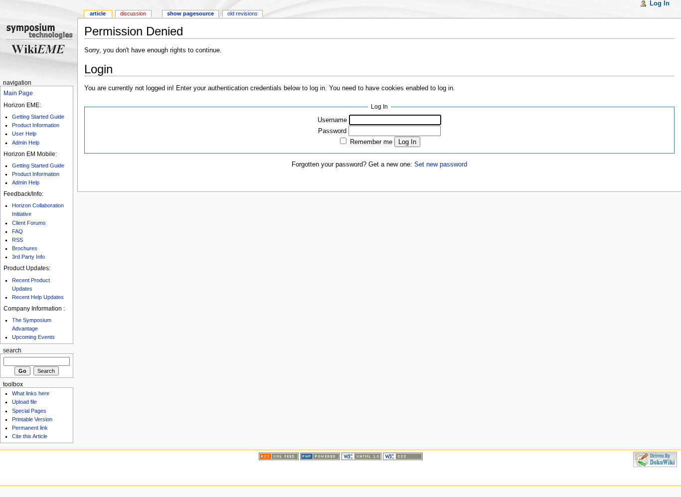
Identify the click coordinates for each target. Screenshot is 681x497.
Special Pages (29, 411)
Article (98, 13)
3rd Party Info (28, 257)
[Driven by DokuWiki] (655, 459)
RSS (17, 240)
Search (12, 350)
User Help (24, 134)
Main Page (18, 93)
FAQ (17, 231)
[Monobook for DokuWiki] (26, 459)
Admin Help (25, 143)
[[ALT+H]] (38, 38)
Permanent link (30, 428)
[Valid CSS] (403, 456)
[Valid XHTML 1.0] (361, 456)
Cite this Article (29, 436)
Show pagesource (190, 13)
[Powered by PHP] (320, 456)
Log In (407, 142)
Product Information (35, 125)
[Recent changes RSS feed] (279, 456)
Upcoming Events (33, 337)
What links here (30, 393)
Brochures (24, 248)
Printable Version (32, 419)
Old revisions (242, 13)
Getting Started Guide (38, 117)
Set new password (440, 164)
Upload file (24, 402)
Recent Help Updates (38, 297)
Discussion (133, 13)
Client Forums (29, 223)
